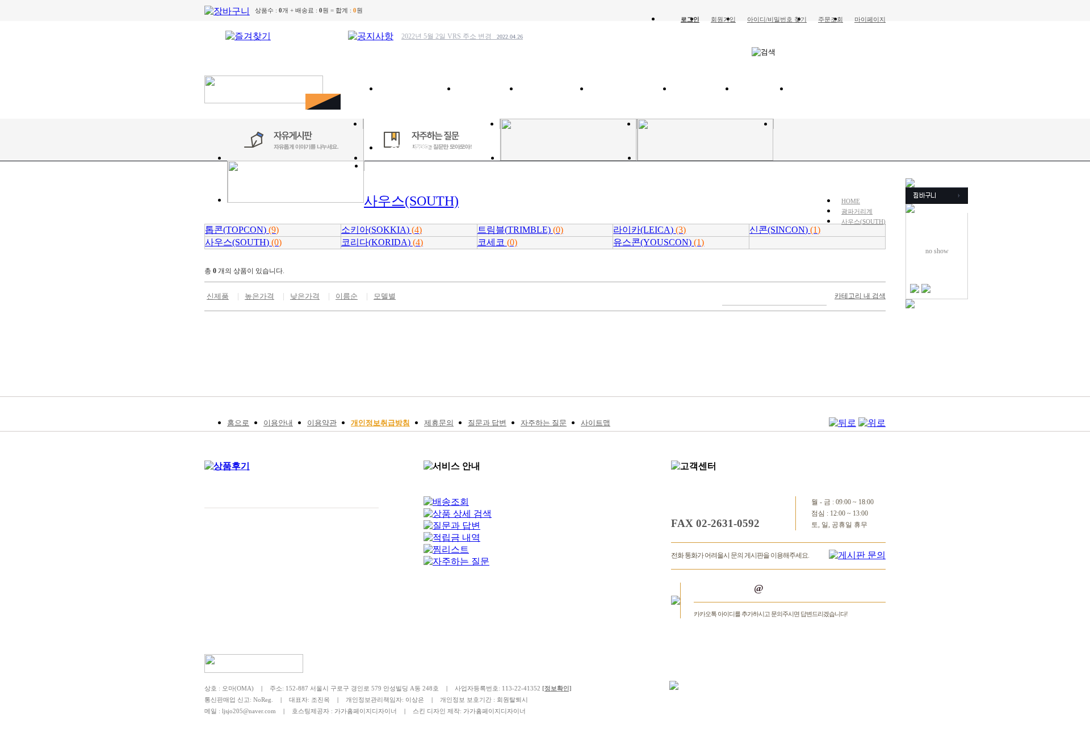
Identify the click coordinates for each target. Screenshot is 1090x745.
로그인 (690, 19)
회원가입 (723, 19)
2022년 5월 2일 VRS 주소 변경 (462, 36)
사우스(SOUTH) (863, 221)
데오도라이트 (554, 89)
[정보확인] (557, 688)
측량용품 (762, 89)
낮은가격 (305, 296)
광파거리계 (488, 89)
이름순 (347, 296)
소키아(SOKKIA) (381, 230)
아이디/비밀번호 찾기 (777, 19)
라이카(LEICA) (649, 230)
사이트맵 (595, 422)
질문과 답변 (487, 422)
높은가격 (259, 296)
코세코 (497, 242)
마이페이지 (870, 19)
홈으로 (238, 422)
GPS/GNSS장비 (417, 89)
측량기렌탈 (410, 148)
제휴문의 (439, 422)
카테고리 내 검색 (860, 296)
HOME (850, 201)
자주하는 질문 (544, 422)
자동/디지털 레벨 (631, 89)
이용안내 (278, 422)
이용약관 (322, 422)
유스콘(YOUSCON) (658, 242)
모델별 (385, 296)
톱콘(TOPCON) (242, 230)
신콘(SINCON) (784, 230)
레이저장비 (703, 89)
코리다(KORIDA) (382, 242)
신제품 (218, 296)
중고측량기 (820, 89)
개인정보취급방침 (380, 422)
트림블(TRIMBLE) (520, 230)
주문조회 (830, 19)
